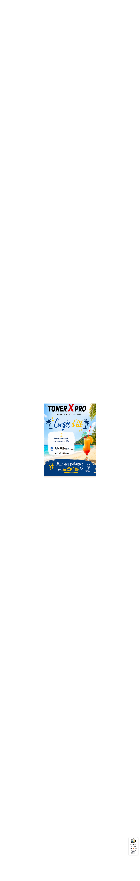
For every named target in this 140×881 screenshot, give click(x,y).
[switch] (133, 852)
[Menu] (136, 838)
